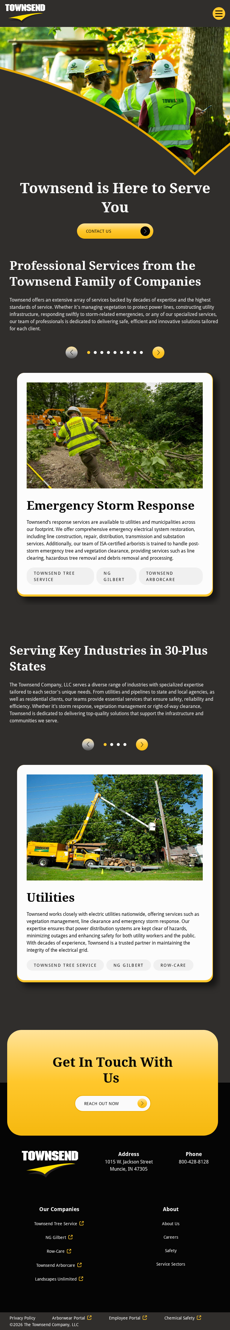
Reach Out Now (102, 1103)
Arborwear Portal (68, 1318)
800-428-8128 (194, 1161)
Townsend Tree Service (55, 1223)
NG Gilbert (56, 1237)
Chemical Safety (179, 1318)
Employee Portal (124, 1318)
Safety (171, 1250)
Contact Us (99, 231)
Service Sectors (170, 1264)
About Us (170, 1223)
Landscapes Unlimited (56, 1279)
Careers (171, 1237)
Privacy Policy (22, 1318)
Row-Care (56, 1251)
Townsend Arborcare (55, 1265)
